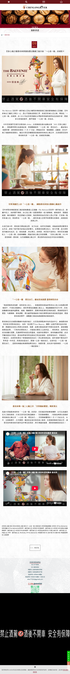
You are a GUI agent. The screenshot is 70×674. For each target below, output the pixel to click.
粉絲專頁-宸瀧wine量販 (35, 574)
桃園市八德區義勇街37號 (35, 572)
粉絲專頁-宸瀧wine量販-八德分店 (35, 577)
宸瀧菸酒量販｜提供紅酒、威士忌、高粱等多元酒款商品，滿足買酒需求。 (35, 7)
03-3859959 (35, 567)
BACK (36, 548)
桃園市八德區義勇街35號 (35, 569)
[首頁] (2, 35)
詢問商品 (68, 657)
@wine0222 (38, 584)
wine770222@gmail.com (35, 579)
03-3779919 (35, 565)
